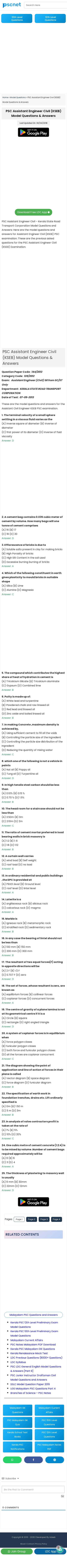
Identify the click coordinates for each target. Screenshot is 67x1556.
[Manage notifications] (58, 1547)
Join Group (18, 1551)
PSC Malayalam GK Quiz (17, 1422)
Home (5, 97)
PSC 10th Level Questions (49, 1422)
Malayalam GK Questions (17, 1410)
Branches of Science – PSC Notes (30, 1393)
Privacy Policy (41, 1544)
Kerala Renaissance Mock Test (29, 1353)
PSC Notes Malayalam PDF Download (33, 1344)
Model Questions (18, 97)
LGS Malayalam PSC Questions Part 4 (33, 1388)
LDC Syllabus (18, 1362)
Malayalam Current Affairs (26, 1340)
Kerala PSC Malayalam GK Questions (32, 1349)
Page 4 (56, 1219)
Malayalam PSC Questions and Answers (34, 1315)
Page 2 (31, 1219)
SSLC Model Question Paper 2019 (30, 1384)
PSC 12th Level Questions (49, 1434)
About (22, 1544)
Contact (30, 1544)
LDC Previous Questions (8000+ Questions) (36, 1357)
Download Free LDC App (32, 212)
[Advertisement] (33, 58)
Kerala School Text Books (17, 1434)
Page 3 (44, 1219)
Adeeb (52, 1537)
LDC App (50, 1551)
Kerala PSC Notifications (17, 1447)
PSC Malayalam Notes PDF (49, 1447)
